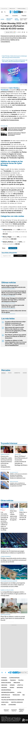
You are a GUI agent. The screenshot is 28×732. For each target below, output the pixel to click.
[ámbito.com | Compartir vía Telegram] (24, 32)
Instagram (8, 672)
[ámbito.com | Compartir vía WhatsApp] (17, 32)
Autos (19, 692)
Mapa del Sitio (5, 697)
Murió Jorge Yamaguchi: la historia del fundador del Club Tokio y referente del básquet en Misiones (14, 60)
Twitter (2, 672)
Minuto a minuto (4, 509)
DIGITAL (6, 710)
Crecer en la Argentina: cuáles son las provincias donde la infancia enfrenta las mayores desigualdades (6, 461)
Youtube (16, 672)
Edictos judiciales (17, 702)
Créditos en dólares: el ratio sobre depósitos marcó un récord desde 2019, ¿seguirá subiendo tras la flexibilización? (15, 343)
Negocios (4, 685)
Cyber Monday (17, 19)
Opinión (12, 685)
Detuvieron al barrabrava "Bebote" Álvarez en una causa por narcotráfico (17, 134)
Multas (3, 704)
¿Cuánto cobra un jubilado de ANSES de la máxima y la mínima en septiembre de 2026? (18, 484)
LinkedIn (12, 672)
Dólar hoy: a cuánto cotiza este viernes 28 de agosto (13, 311)
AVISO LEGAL (5, 702)
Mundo (12, 687)
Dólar (7, 15)
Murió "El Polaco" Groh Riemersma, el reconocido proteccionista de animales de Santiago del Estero (21, 460)
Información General (10, 19)
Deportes (20, 687)
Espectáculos (5, 695)
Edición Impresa (6, 690)
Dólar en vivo (12, 8)
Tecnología (16, 695)
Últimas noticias (14, 677)
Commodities (17, 372)
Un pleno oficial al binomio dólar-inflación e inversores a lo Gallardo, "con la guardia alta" (15, 323)
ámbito (2, 19)
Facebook (5, 672)
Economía (15, 15)
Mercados (17, 682)
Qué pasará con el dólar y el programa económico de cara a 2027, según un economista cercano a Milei (13, 584)
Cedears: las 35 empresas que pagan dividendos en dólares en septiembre (13, 552)
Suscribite (20, 255)
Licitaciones (12, 704)
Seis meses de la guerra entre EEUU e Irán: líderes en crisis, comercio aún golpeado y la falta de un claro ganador (15, 329)
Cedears (25, 372)
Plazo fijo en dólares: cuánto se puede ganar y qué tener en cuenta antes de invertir (13, 618)
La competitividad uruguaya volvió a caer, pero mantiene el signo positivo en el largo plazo (13, 593)
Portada (4, 677)
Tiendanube (5, 90)
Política (20, 680)
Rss (23, 695)
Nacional (4, 687)
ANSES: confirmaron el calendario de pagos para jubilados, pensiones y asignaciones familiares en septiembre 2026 (18, 476)
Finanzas (24, 15)
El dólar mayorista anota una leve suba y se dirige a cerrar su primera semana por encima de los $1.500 (13, 560)
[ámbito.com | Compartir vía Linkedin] (22, 32)
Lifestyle (20, 685)
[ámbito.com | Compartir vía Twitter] (20, 32)
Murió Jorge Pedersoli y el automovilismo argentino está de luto (13, 286)
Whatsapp (19, 672)
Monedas (3, 372)
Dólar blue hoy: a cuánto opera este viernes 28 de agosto (12, 306)
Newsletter (23, 672)
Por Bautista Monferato (6, 469)
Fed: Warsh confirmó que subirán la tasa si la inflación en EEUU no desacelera (15, 336)
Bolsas (9, 372)
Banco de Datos (6, 682)
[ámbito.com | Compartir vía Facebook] (19, 32)
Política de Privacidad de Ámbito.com (12, 699)
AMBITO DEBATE (21, 710)
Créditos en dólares (21, 8)
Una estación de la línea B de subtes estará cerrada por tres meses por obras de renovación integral (17, 129)
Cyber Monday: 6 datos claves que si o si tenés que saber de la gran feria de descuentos (14, 56)
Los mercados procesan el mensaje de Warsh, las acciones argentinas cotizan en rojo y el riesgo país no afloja (13, 292)
